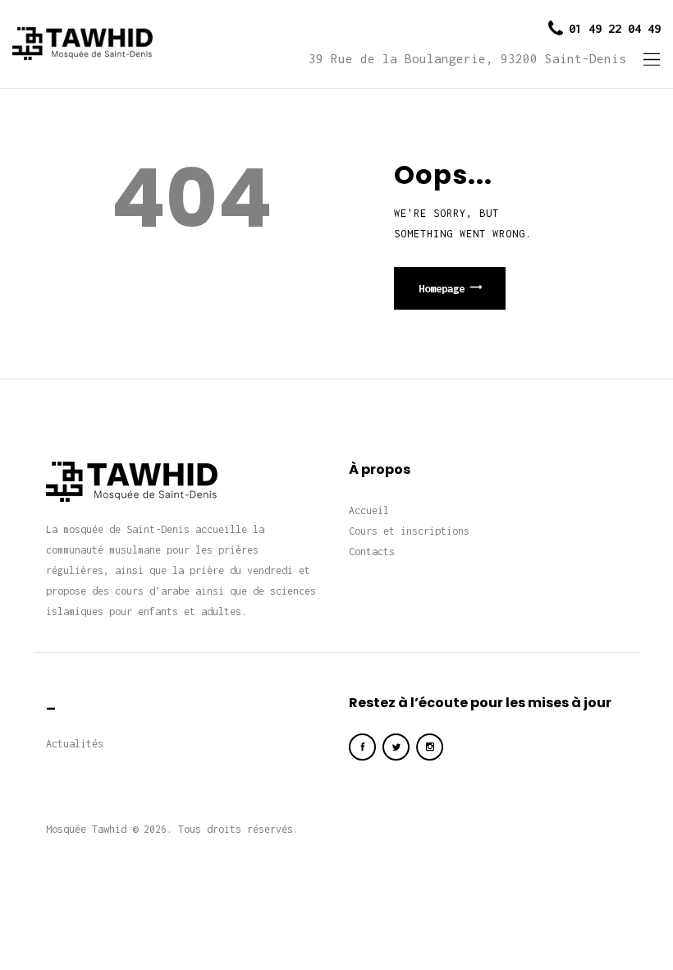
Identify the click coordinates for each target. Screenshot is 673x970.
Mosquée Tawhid (86, 829)
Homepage (442, 288)
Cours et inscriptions (409, 531)
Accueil (369, 510)
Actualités (74, 744)
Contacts (372, 551)
